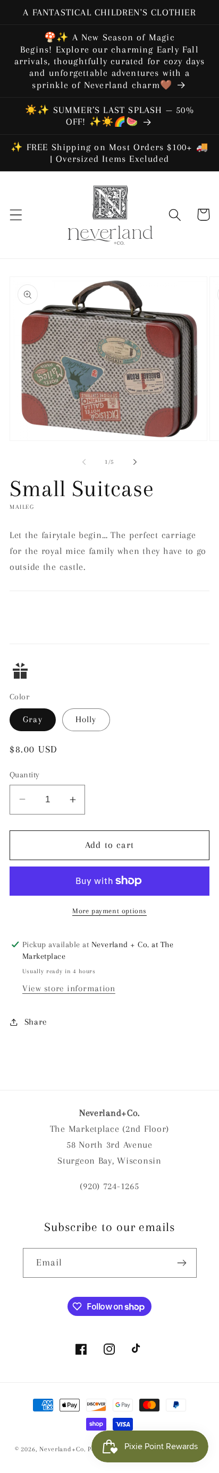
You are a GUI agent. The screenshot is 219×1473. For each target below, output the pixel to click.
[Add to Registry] (109, 670)
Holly (86, 719)
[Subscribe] (182, 1263)
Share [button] (35, 1022)
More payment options (109, 911)
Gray (33, 719)
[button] (16, 215)
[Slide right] (135, 462)
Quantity (25, 774)
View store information (68, 988)
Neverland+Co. (63, 1449)
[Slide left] (84, 462)
